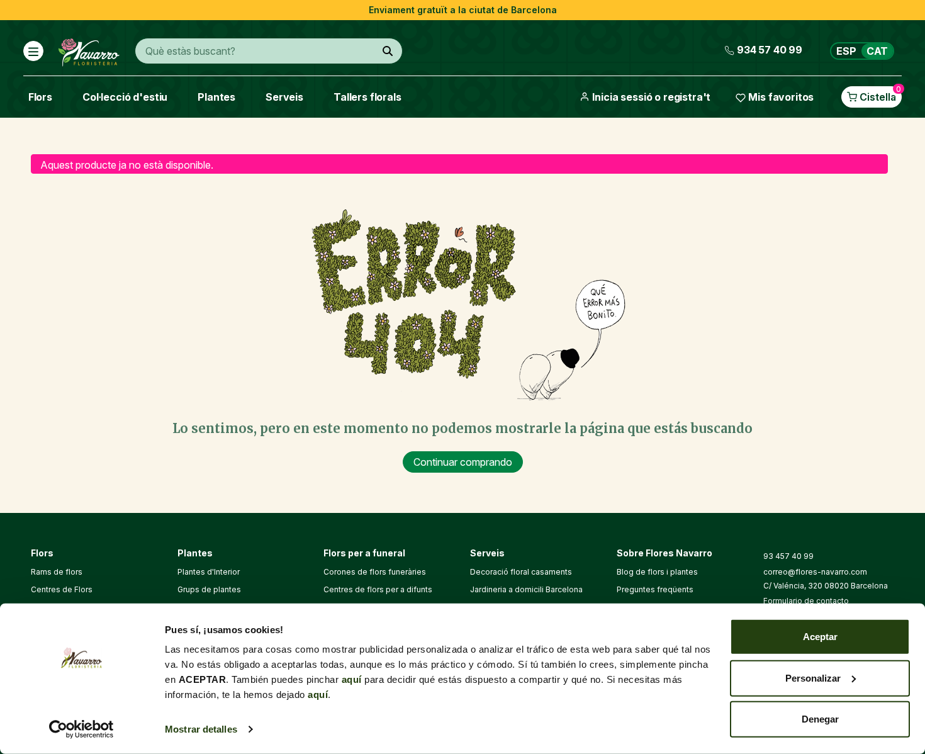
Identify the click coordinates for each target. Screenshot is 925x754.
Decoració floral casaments (521, 572)
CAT (877, 51)
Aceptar (820, 636)
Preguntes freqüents (655, 589)
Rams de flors (56, 572)
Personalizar (813, 677)
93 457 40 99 (788, 556)
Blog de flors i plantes (657, 572)
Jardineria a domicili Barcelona (526, 589)
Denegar (820, 719)
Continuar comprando (462, 462)
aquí (352, 679)
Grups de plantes (209, 589)
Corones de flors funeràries (374, 572)
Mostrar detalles (201, 729)
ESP (846, 51)
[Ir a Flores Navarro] (89, 49)
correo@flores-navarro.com (815, 572)
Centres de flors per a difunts (377, 589)
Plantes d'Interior (208, 572)
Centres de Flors (61, 589)
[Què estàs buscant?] (388, 51)
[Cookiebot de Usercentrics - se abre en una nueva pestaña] (81, 729)
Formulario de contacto (806, 600)
